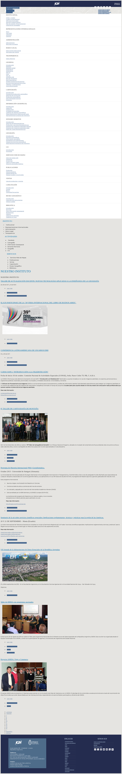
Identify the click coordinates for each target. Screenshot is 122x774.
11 (6, 722)
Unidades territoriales (12, 111)
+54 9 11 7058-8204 (39, 758)
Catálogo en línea (11, 217)
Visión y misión (10, 18)
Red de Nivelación (11, 78)
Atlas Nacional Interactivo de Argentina (18, 143)
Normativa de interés (12, 52)
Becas (8, 191)
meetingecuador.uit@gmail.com (10, 534)
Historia (8, 214)
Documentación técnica (13, 98)
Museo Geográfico (15, 266)
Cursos (8, 189)
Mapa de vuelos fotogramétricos (15, 129)
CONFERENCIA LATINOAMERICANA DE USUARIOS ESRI (24, 350)
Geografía (10, 248)
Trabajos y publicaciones (13, 84)
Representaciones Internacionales (16, 227)
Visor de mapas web (12, 158)
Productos (9, 170)
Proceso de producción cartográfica (16, 94)
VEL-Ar (8, 75)
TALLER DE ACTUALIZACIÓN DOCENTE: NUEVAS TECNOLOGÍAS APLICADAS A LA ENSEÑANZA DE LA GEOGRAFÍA (50, 281)
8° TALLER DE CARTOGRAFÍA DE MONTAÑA (19, 409)
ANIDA (9, 706)
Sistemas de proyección (13, 95)
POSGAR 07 (9, 69)
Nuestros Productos (104, 10)
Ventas (12, 262)
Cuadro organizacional (13, 19)
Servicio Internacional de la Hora (15, 83)
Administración (10, 229)
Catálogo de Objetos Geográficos (16, 112)
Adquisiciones (10, 43)
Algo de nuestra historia (13, 22)
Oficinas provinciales (12, 21)
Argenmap (9, 161)
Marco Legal (9, 231)
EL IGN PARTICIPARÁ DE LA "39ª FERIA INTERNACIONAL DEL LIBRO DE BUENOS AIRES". (38, 303)
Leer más (9, 288)
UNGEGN (9, 35)
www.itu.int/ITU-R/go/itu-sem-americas (12, 536)
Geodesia (11, 240)
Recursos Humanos (12, 44)
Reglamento (10, 212)
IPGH (7, 32)
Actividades (10, 10)
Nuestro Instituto (103, 11)
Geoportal (9, 159)
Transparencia (10, 233)
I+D (8, 250)
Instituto (9, 9)
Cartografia (10, 458)
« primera (9, 712)
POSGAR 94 (9, 71)
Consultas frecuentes (12, 192)
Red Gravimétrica (11, 80)
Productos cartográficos (13, 97)
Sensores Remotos (13, 246)
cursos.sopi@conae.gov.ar (8, 393)
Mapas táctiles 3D (11, 173)
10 (6, 721)
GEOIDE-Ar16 (10, 77)
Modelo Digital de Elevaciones (15, 81)
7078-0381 (21, 754)
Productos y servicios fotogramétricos (17, 125)
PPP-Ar (8, 72)
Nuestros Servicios (103, 13)
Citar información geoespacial (15, 211)
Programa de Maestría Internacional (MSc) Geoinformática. (23, 468)
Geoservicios (10, 109)
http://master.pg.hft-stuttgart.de (16, 504)
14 (6, 727)
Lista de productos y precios (14, 181)
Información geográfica (13, 139)
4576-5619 (35, 757)
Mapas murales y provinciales (15, 175)
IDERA (9, 649)
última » (8, 733)
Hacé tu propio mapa (12, 162)
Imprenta (9, 100)
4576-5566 (27, 755)
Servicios (9, 12)
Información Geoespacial (15, 244)
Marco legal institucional (13, 50)
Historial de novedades (13, 25)
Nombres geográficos (12, 137)
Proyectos (9, 151)
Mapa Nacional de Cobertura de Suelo (17, 114)
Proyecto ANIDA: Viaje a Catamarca (14, 659)
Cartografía (11, 242)
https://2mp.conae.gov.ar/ (8, 395)
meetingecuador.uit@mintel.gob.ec (11, 532)
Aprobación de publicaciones (15, 140)
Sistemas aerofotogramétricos (15, 123)
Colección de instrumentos (14, 200)
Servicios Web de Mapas (18, 257)
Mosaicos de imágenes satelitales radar (17, 128)
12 (6, 724)
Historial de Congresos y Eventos (17, 296)
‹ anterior (9, 713)
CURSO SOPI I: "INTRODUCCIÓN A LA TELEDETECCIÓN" (24, 372)
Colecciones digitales (12, 215)
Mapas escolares (11, 172)
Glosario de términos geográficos (16, 142)
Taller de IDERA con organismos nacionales (17, 602)
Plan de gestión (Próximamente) (16, 24)
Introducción (10, 65)
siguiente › (9, 731)
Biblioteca (13, 268)
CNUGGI (8, 36)
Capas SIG (9, 108)
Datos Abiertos (10, 58)
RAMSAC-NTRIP (10, 68)
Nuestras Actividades (104, 12)
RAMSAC (8, 66)
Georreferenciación (12, 86)
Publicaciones (14, 260)
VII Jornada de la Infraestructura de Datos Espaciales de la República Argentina (30, 550)
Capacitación (14, 264)
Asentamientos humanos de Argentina (18, 115)
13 (6, 725)
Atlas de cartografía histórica (14, 164)
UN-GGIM (9, 33)
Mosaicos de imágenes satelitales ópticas (18, 126)
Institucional (10, 225)
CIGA (7, 74)
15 (6, 728)
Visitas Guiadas (10, 201)
